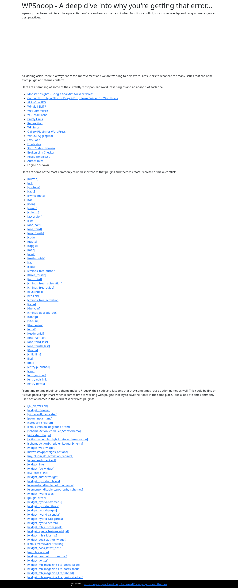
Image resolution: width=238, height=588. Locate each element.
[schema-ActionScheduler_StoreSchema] (54, 431)
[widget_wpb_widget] (41, 448)
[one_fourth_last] (38, 346)
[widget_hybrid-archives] (43, 481)
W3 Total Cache (37, 115)
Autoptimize (35, 161)
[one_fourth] (35, 233)
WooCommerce (37, 111)
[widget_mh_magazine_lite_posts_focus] (53, 569)
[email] (31, 329)
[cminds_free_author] (41, 271)
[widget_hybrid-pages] (42, 510)
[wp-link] (33, 296)
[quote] (32, 242)
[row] (30, 221)
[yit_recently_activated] (42, 414)
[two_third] (34, 279)
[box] (30, 363)
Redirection (35, 123)
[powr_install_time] (39, 418)
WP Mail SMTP (36, 106)
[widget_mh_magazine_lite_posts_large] (53, 565)
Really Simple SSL (38, 157)
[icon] (31, 204)
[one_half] (34, 225)
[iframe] (32, 350)
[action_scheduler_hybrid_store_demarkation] (57, 439)
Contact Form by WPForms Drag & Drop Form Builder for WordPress (72, 98)
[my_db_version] (38, 552)
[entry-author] (36, 375)
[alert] (31, 254)
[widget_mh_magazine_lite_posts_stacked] (55, 577)
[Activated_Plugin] (39, 435)
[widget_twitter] (37, 560)
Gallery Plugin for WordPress (46, 132)
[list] (30, 358)
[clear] (31, 371)
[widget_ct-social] (38, 410)
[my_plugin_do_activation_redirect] (50, 456)
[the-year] (33, 308)
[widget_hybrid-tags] (41, 494)
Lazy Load (33, 140)
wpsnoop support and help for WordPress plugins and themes (125, 584)
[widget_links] (36, 464)
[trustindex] (35, 292)
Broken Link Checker (41, 152)
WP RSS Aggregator (40, 136)
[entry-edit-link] (37, 379)
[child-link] (34, 354)
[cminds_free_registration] (44, 283)
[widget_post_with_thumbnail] (47, 556)
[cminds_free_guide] (40, 287)
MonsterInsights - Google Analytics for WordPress (60, 94)
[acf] (30, 183)
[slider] (31, 267)
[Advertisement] (119, 46)
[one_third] (34, 229)
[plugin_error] (36, 498)
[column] (33, 212)
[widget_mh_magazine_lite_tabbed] (50, 573)
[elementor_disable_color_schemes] (50, 485)
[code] (31, 237)
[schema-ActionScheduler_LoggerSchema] (55, 443)
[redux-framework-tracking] (45, 544)
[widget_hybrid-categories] (45, 519)
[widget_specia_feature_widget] (48, 531)
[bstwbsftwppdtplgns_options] (47, 452)
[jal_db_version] (37, 406)
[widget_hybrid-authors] (43, 506)
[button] (32, 179)
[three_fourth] (36, 275)
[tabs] (31, 191)
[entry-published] (38, 367)
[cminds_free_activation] (43, 300)
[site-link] (33, 321)
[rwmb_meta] (36, 196)
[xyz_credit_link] (37, 473)
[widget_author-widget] (42, 477)
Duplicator (34, 144)
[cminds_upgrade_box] (42, 313)
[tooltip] (32, 317)
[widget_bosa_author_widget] (46, 540)
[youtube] (33, 187)
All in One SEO (36, 102)
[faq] (30, 262)
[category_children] (40, 423)
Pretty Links (35, 119)
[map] (31, 250)
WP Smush (34, 127)
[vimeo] (32, 208)
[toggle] (32, 246)
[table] (31, 304)
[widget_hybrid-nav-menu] (44, 502)
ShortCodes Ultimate (41, 148)
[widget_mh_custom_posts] (45, 527)
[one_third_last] (37, 342)
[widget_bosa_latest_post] (44, 548)
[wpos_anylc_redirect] (41, 460)
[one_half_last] (36, 338)
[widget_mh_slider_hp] (42, 535)
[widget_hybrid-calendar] (43, 514)
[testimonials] (36, 258)
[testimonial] (35, 333)
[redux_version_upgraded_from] (48, 427)
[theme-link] (35, 325)
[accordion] (34, 216)
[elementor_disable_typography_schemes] (55, 489)
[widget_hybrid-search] (42, 523)
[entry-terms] (36, 384)
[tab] (30, 200)
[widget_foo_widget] (40, 469)
